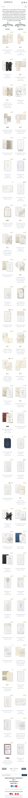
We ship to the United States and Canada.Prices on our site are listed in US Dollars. (14, 796)
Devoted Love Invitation (7, 197)
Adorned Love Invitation (7, 475)
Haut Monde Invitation (7, 325)
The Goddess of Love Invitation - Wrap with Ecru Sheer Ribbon (20, 225)
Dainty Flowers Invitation (7, 660)
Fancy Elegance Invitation (20, 153)
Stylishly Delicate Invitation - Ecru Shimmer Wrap (20, 51)
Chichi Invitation (20, 547)
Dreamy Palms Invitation (7, 153)
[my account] (22, 2)
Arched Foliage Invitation (20, 426)
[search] (25, 6)
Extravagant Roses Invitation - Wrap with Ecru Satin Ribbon (20, 279)
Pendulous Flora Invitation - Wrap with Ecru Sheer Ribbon (7, 378)
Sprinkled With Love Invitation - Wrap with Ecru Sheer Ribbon (20, 662)
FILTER (7, 29)
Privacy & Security (14, 789)
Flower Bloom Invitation (7, 547)
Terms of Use (7, 789)
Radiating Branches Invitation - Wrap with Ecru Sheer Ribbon (20, 351)
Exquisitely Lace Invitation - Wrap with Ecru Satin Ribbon (7, 252)
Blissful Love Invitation (20, 325)
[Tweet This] (14, 786)
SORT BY (20, 29)
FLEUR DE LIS (8, 2)
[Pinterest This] (16, 786)
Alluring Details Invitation (20, 524)
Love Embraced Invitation (7, 498)
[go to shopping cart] (24, 2)
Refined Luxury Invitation (7, 710)
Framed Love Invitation (20, 568)
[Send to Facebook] (12, 786)
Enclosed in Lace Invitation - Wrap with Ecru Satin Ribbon (7, 104)
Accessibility (21, 789)
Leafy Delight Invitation (20, 614)
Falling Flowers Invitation (7, 637)
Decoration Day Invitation (7, 275)
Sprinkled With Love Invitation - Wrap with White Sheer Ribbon (20, 735)
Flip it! (20, 150)
